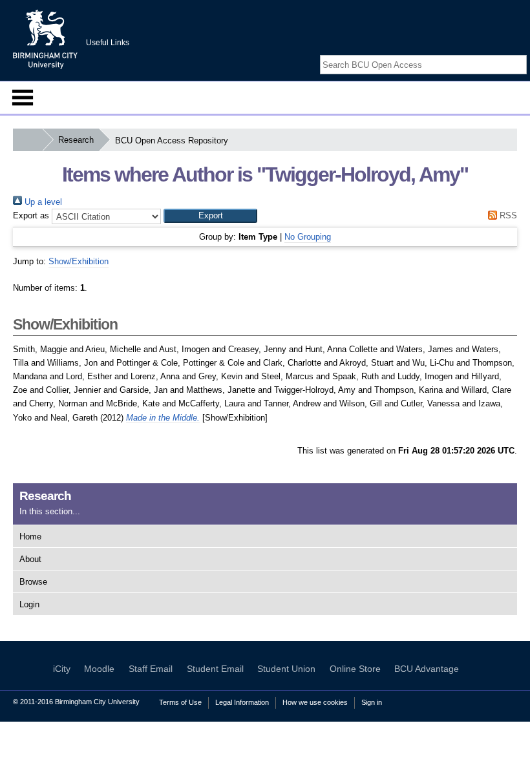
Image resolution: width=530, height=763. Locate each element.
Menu (23, 97)
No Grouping (307, 237)
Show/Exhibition (78, 261)
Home (30, 536)
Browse (33, 582)
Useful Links (107, 43)
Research (76, 140)
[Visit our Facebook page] (489, 53)
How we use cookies (315, 702)
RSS (507, 215)
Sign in (371, 702)
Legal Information (242, 702)
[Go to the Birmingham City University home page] (45, 38)
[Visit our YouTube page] (520, 53)
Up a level (42, 202)
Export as (31, 215)
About (30, 559)
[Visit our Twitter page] (505, 53)
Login (29, 604)
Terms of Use (180, 702)
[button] (210, 216)
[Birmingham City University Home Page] (27, 140)
